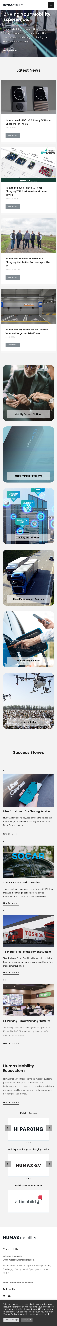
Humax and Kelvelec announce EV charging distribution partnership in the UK (28, 262)
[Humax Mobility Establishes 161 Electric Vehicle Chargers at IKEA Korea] (28, 307)
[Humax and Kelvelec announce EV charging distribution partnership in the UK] (28, 236)
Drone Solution (28, 722)
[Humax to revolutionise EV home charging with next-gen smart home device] (28, 165)
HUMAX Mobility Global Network (18, 1282)
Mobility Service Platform (28, 414)
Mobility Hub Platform (28, 537)
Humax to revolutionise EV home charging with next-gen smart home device (26, 191)
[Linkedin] (4, 1296)
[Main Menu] (51, 5)
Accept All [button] (26, 1320)
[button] (9, 51)
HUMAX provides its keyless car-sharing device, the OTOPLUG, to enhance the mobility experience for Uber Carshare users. (27, 821)
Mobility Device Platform (28, 475)
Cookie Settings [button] (11, 1320)
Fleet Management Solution (28, 599)
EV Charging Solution (28, 660)
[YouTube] (9, 1296)
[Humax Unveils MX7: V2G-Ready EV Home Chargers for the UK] (28, 97)
